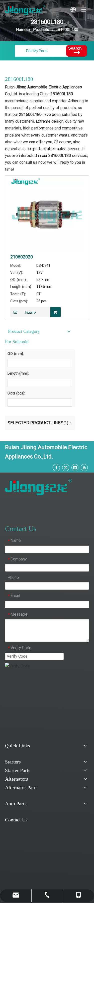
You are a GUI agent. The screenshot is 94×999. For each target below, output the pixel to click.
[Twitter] (65, 467)
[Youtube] (84, 467)
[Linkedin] (74, 467)
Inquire (30, 312)
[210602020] (47, 214)
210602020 (21, 256)
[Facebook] (56, 467)
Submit (18, 677)
